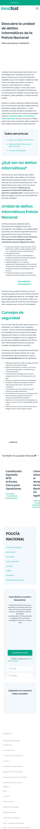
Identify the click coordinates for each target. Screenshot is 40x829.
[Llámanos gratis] (26, 2)
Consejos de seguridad (17, 151)
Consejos (9, 566)
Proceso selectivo (12, 561)
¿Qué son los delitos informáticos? (21, 140)
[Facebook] (16, 706)
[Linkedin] (32, 442)
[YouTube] (27, 700)
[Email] (36, 442)
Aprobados (10, 575)
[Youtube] (26, 737)
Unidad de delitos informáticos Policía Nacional (20, 145)
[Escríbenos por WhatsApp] (29, 2)
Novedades (10, 557)
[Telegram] (24, 706)
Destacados (10, 552)
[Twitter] (21, 700)
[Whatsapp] (28, 442)
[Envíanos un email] (22, 2)
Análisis (8, 571)
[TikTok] (20, 737)
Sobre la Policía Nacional (14, 580)
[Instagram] (14, 700)
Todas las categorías (14, 547)
